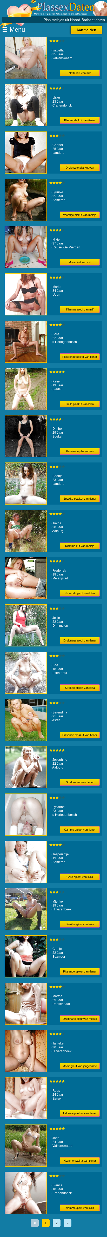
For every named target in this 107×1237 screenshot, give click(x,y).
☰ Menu (13, 29)
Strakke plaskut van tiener (79, 498)
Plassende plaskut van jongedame (79, 452)
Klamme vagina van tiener (80, 1160)
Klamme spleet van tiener (80, 829)
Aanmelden (86, 30)
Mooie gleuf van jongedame (80, 1066)
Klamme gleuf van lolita (79, 1207)
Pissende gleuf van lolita (80, 593)
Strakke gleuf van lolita (80, 924)
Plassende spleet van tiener (79, 356)
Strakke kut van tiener (80, 782)
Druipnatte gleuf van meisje (80, 1018)
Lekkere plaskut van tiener (80, 1113)
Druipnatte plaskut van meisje (80, 168)
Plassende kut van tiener (79, 120)
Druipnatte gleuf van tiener (79, 640)
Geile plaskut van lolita (80, 404)
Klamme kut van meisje (79, 545)
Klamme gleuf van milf (79, 309)
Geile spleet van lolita (79, 876)
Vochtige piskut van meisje (79, 214)
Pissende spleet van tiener (79, 971)
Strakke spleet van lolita (80, 687)
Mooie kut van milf (80, 262)
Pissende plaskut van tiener (79, 735)
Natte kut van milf (80, 73)
